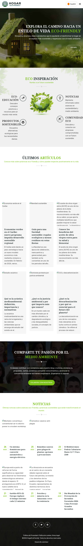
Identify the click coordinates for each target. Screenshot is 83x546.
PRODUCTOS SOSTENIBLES (11, 122)
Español (73, 4)
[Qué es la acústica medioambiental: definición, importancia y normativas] (14, 283)
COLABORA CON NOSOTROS (41, 382)
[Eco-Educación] (23, 98)
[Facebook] (35, 524)
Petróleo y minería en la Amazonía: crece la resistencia (44, 497)
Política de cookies (45, 535)
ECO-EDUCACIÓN (10, 98)
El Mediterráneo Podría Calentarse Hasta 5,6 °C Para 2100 (72, 451)
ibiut (46, 542)
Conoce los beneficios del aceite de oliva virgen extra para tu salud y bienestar (68, 236)
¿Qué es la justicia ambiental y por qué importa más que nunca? (41, 302)
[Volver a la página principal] (12, 6)
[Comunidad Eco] (60, 119)
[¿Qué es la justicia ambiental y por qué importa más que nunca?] (42, 283)
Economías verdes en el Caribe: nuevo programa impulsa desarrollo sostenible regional (14, 236)
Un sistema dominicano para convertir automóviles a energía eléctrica (17, 452)
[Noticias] (60, 98)
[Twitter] (41, 524)
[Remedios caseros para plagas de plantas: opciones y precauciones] (42, 431)
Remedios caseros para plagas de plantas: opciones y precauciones (45, 451)
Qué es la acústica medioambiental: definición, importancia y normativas (13, 304)
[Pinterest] (47, 524)
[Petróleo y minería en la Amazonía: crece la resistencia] (42, 478)
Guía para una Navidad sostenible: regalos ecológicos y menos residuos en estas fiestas (41, 236)
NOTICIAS (72, 96)
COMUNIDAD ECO (74, 119)
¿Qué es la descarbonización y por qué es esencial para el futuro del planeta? (68, 305)
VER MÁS (73, 47)
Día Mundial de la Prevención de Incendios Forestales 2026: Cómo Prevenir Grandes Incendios (72, 501)
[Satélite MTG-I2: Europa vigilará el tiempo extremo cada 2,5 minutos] (14, 478)
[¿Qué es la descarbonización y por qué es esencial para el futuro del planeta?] (69, 283)
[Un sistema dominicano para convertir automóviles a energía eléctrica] (14, 431)
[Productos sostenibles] (23, 122)
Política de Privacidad (30, 535)
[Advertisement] (41, 186)
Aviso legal (56, 535)
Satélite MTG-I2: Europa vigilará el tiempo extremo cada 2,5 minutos (18, 497)
